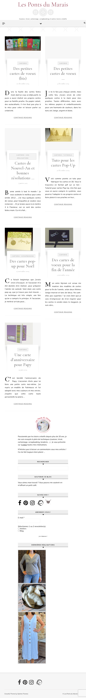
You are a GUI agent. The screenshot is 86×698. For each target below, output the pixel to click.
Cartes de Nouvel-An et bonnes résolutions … (23, 171)
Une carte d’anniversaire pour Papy (23, 359)
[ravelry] (40, 502)
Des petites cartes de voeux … (63, 73)
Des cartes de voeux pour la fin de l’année (63, 264)
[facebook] (19, 502)
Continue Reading (23, 117)
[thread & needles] (48, 502)
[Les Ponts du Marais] (43, 9)
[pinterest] (25, 502)
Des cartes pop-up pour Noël (23, 264)
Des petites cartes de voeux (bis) (23, 73)
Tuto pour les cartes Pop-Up (63, 163)
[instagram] (32, 502)
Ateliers (22, 528)
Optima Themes (22, 694)
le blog (24, 445)
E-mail (21, 517)
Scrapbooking (27, 256)
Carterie (23, 63)
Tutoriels (67, 155)
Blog (21, 531)
